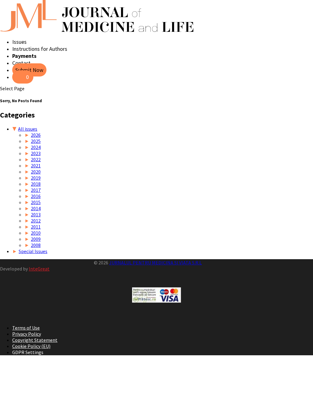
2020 (36, 172)
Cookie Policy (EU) (31, 346)
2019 (36, 178)
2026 (36, 135)
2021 (36, 165)
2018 (36, 184)
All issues (27, 129)
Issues (19, 41)
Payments (24, 55)
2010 (36, 233)
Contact (21, 62)
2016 (36, 196)
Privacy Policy (26, 334)
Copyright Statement (34, 340)
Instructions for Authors (39, 48)
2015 (36, 202)
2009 (36, 239)
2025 (36, 141)
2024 (36, 147)
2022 (36, 159)
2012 (36, 221)
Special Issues (33, 251)
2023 (36, 153)
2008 (36, 245)
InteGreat (39, 269)
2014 (36, 208)
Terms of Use (26, 328)
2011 (36, 227)
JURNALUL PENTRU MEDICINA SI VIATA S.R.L (155, 262)
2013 (36, 214)
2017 (36, 190)
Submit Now (29, 69)
